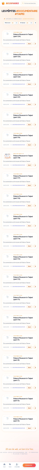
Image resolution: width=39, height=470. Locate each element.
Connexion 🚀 (29, 465)
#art (29, 43)
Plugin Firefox (20, 454)
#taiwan (24, 22)
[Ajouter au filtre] (16, 22)
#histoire (9, 22)
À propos (34, 452)
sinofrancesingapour (18, 43)
